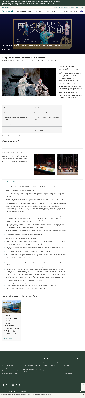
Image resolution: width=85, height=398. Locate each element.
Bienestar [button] (35, 11)
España (80, 391)
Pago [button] (48, 11)
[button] (9, 338)
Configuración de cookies (29, 373)
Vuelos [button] (17, 11)
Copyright (4, 391)
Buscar (55, 7)
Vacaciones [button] (23, 11)
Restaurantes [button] (42, 11)
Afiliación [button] (53, 11)
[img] (82, 1)
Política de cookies (12, 396)
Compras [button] (29, 11)
